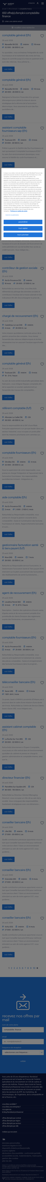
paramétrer (23, 222)
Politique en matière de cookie (18, 211)
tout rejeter (23, 228)
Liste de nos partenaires (12, 215)
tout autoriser (23, 235)
